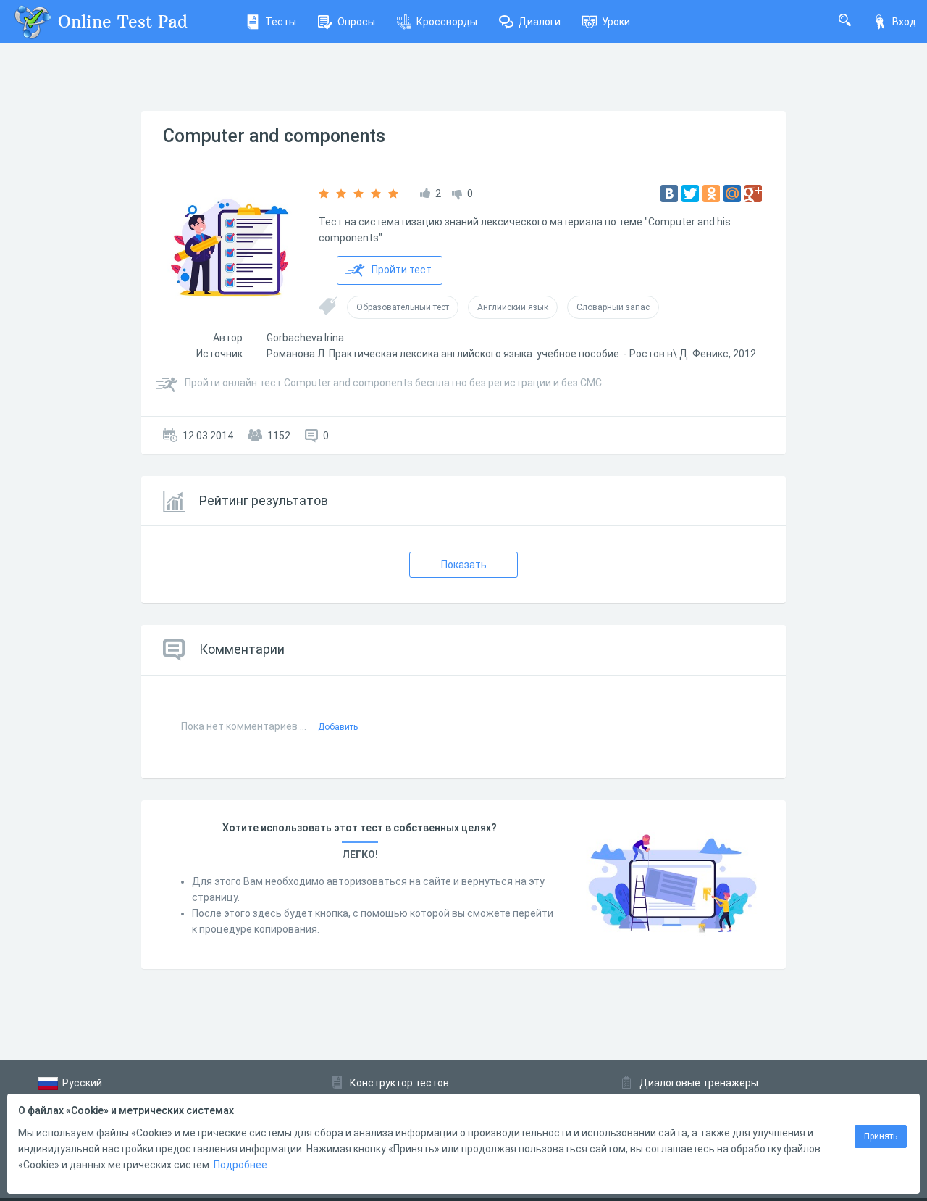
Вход (904, 22)
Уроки (616, 22)
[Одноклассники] (711, 193)
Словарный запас (613, 307)
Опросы (356, 22)
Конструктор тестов (399, 1083)
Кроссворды (446, 22)
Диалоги (540, 22)
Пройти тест (402, 269)
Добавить (338, 727)
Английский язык (512, 307)
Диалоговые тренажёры (698, 1083)
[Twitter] (690, 193)
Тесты (280, 22)
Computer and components (274, 135)
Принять (880, 1136)
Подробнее (240, 1165)
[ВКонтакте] (669, 193)
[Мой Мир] (732, 193)
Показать (464, 564)
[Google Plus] (753, 193)
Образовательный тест (402, 307)
